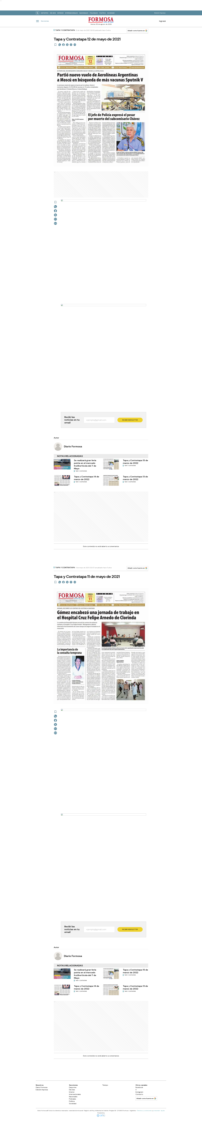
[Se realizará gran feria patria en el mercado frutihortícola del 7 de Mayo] (62, 464)
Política (102, 13)
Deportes (44, 13)
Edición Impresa (159, 13)
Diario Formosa (73, 446)
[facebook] (63, 44)
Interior (60, 13)
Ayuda (163, 1110)
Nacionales (83, 13)
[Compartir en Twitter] (67, 44)
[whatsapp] (59, 44)
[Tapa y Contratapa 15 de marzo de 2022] (111, 464)
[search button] (37, 12)
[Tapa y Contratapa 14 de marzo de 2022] (62, 480)
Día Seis (53, 13)
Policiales (94, 13)
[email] (71, 44)
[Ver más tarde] (55, 44)
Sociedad (111, 13)
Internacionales (71, 13)
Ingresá (162, 21)
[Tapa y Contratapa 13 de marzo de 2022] (111, 480)
